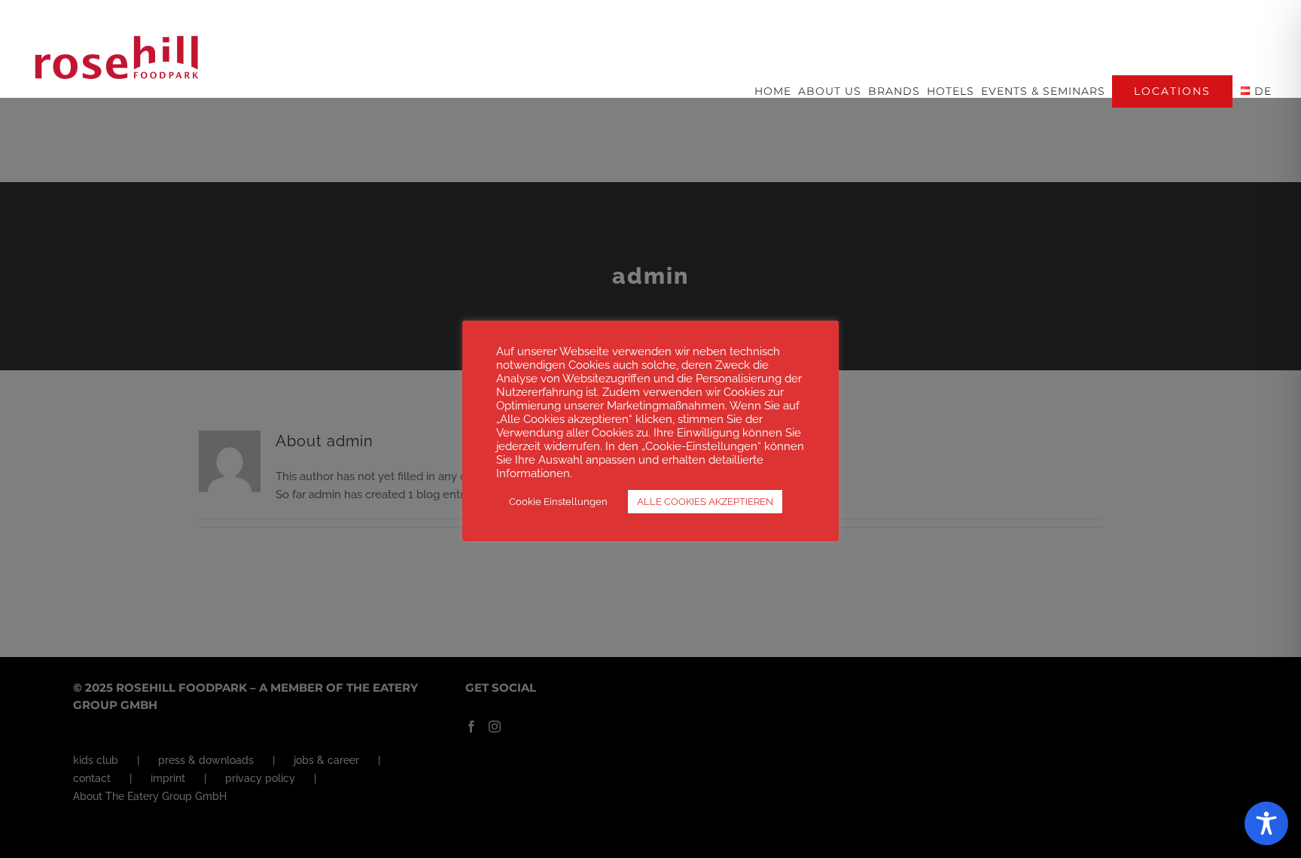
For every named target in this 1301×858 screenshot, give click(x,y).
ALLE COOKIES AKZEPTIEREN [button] (705, 501)
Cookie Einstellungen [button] (558, 501)
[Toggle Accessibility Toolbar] (1266, 823)
